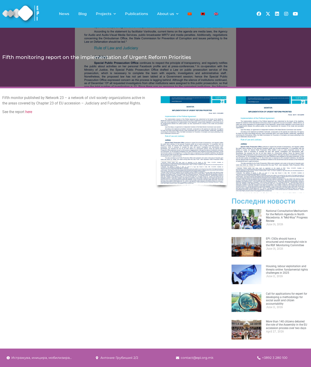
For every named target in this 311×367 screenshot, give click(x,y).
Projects (103, 14)
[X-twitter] (268, 13)
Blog (82, 14)
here (28, 112)
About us (165, 14)
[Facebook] (258, 13)
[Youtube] (295, 13)
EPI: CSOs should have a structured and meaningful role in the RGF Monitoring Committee (286, 242)
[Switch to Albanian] (202, 14)
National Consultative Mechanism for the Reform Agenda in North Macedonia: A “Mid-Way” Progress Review (287, 215)
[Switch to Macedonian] (189, 14)
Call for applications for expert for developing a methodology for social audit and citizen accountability (286, 298)
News (64, 14)
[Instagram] (286, 13)
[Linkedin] (277, 13)
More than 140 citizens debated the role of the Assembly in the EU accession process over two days (286, 325)
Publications (136, 14)
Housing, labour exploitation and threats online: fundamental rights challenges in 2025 (287, 269)
